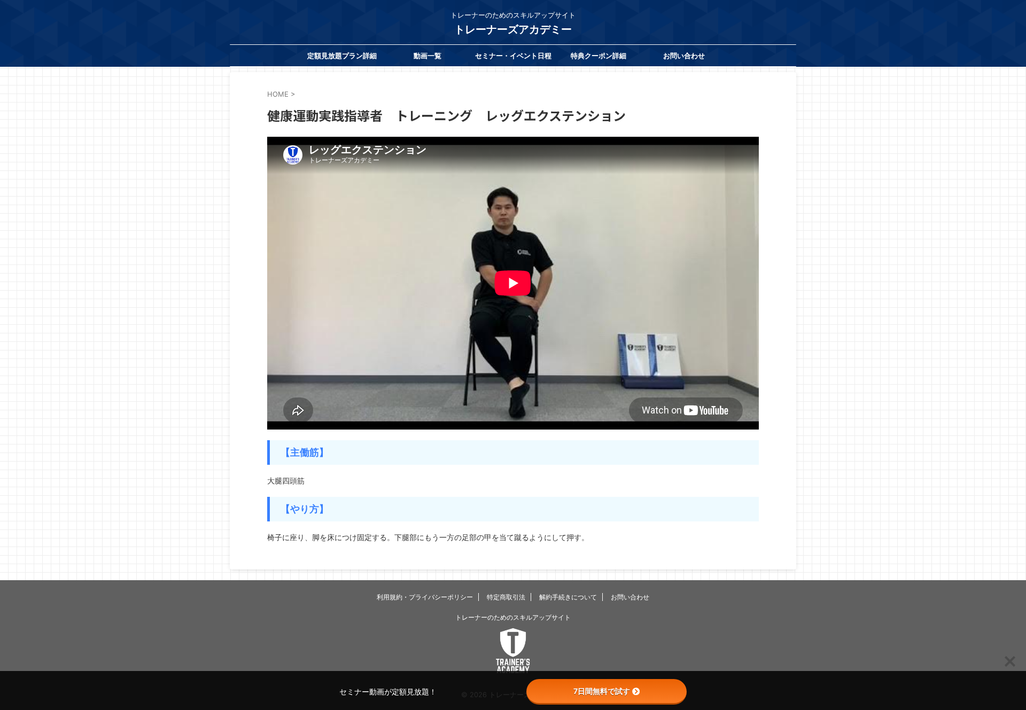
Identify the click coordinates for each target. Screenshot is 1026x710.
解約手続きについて (568, 597)
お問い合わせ (684, 55)
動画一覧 (427, 55)
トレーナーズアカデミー (513, 29)
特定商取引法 (506, 597)
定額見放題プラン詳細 (342, 55)
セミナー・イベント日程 (513, 55)
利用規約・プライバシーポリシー (425, 597)
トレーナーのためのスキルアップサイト (513, 617)
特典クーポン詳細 (598, 55)
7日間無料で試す (601, 691)
